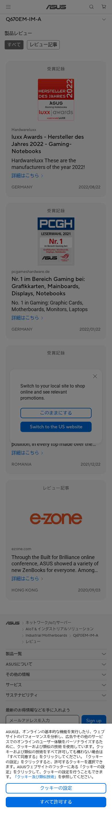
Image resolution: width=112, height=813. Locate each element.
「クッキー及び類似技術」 (35, 777)
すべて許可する (56, 802)
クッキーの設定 (56, 788)
